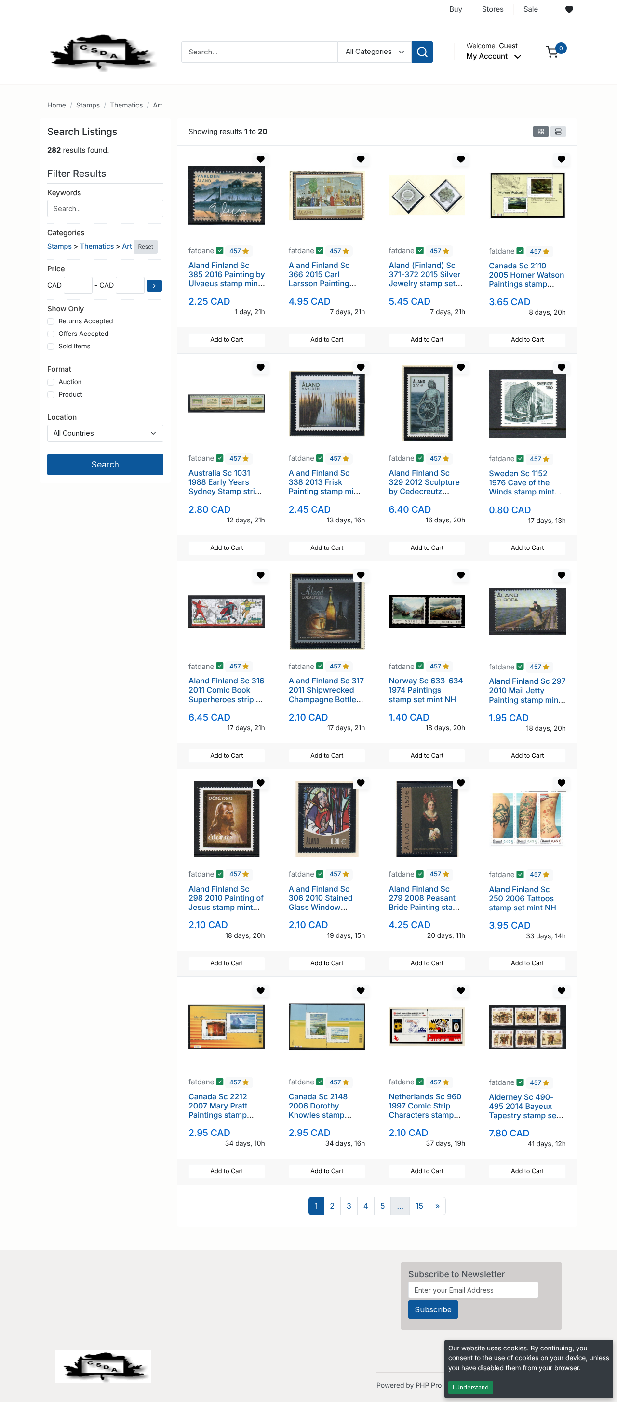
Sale (530, 8)
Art (157, 105)
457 (235, 251)
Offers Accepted (83, 334)
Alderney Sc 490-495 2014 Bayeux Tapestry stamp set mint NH (524, 1111)
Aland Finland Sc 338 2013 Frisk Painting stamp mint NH (325, 487)
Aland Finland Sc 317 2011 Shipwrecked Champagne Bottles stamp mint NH (326, 694)
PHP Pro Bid (435, 1385)
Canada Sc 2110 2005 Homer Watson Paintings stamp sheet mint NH (526, 279)
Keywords (64, 192)
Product (70, 395)
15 (419, 1206)
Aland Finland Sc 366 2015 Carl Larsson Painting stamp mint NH (319, 279)
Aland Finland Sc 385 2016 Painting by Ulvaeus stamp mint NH (226, 279)
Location (62, 417)
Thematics (126, 105)
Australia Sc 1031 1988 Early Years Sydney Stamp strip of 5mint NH (224, 487)
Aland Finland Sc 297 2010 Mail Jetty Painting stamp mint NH (527, 695)
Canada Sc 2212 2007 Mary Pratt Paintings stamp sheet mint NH (217, 1110)
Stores (493, 8)
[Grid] (541, 131)
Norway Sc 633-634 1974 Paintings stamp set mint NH (426, 690)
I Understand (471, 1387)
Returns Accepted (85, 321)
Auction (69, 382)
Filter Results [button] (78, 173)
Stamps (88, 105)
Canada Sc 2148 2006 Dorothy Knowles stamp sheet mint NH (318, 1110)
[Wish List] (569, 9)
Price (56, 268)
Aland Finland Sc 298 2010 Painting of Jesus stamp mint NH (226, 902)
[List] (558, 131)
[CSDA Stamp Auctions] (100, 51)
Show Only (65, 308)
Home (56, 105)
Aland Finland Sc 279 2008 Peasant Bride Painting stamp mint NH (426, 902)
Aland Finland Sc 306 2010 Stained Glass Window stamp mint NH (321, 902)
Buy (455, 8)
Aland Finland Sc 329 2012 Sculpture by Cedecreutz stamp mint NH (424, 487)
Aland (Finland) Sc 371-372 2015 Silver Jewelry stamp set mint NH (425, 279)
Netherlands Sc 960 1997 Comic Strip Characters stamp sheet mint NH (425, 1110)
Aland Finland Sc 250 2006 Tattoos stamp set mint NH (522, 898)
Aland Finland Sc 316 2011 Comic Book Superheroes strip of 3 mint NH (226, 694)
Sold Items (74, 346)
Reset (145, 246)
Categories (65, 232)
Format (59, 369)
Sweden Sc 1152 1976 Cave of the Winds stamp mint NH (521, 487)
